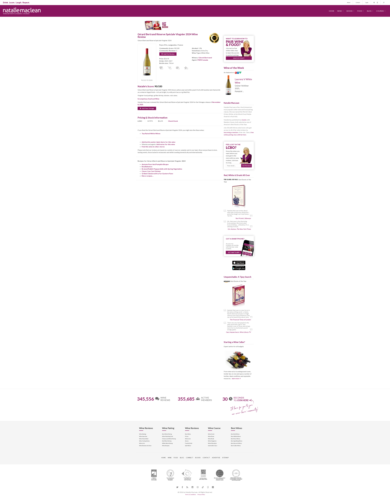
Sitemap (225, 457)
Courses (380, 11)
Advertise (216, 457)
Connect (189, 457)
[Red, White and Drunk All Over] (239, 197)
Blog (369, 11)
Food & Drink (188, 443)
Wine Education (212, 443)
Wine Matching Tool (167, 436)
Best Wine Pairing (167, 434)
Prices (186, 436)
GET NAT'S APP (233, 252)
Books (350, 11)
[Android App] (238, 268)
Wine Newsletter (143, 438)
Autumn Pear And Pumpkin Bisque (155, 164)
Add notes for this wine (165, 144)
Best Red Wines (235, 434)
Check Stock (173, 121)
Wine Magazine (212, 441)
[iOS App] (238, 262)
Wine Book (211, 438)
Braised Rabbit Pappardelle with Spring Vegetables (162, 169)
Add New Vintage (147, 108)
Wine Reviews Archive (145, 445)
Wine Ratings (142, 434)
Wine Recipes (166, 445)
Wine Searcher (143, 436)
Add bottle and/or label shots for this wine (158, 142)
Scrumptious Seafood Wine (148, 99)
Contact (358, 2)
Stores (187, 441)
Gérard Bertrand (205, 58)
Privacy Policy (201, 494)
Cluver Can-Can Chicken (151, 171)
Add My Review (168, 54)
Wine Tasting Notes (144, 441)
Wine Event (211, 434)
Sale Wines (188, 445)
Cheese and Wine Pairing (169, 438)
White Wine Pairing (167, 443)
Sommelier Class (212, 445)
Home (331, 11)
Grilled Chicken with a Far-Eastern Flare (157, 173)
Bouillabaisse (147, 166)
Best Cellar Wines (236, 445)
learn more (235, 378)
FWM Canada (202, 60)
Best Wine (188, 434)
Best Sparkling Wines (236, 441)
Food (359, 11)
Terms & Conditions (190, 494)
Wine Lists (142, 443)
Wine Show (211, 436)
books (244, 120)
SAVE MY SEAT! (239, 58)
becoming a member (231, 132)
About (348, 2)
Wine (339, 11)
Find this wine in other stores (153, 147)
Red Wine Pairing (166, 441)
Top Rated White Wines (151, 133)
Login (366, 2)
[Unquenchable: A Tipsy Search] (239, 296)
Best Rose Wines (235, 438)
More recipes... (148, 176)
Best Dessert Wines (236, 443)
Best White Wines (236, 436)
